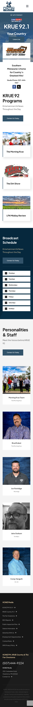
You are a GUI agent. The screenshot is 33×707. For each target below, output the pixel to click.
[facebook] (14, 87)
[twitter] (19, 87)
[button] (16, 273)
